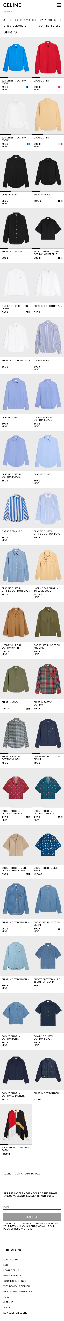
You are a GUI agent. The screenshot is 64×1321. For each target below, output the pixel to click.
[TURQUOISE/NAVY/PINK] (29, 817)
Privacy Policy (12, 1275)
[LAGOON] (27, 87)
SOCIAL (7, 1307)
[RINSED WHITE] (27, 312)
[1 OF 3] (16, 114)
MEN (17, 1173)
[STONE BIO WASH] (59, 929)
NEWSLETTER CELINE (15, 1313)
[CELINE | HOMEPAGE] (12, 5)
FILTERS (55, 26)
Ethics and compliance (17, 1291)
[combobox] (32, 12)
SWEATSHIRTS (48, 20)
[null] (29, 312)
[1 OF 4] (16, 57)
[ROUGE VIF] (59, 87)
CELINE (7, 1173)
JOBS (6, 1297)
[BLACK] (59, 201)
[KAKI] (61, 201)
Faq (5, 1265)
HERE (17, 1228)
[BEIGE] (61, 258)
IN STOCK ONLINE (16, 26)
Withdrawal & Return (16, 1286)
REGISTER (32, 1217)
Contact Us (10, 1259)
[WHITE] (29, 87)
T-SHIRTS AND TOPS (26, 20)
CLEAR (57, 11)
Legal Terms (11, 1270)
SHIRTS (7, 20)
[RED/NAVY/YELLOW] (27, 817)
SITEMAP (8, 1302)
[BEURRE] (61, 87)
